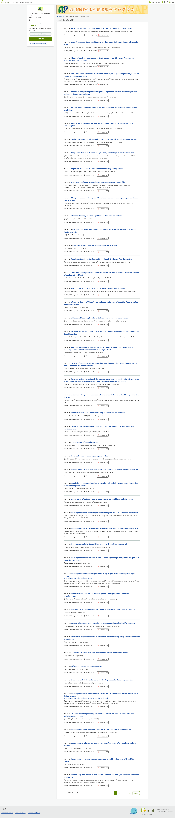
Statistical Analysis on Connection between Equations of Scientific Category (103, 623)
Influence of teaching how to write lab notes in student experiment (99, 318)
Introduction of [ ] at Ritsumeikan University (98, 288)
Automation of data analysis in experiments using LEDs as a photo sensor (102, 499)
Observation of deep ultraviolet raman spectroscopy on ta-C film (98, 182)
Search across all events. (39, 43)
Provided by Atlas (146, 814)
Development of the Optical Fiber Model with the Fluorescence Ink (99, 544)
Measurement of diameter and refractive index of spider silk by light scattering (104, 469)
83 (130, 793)
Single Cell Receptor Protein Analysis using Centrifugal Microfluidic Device (102, 153)
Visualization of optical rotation (84, 442)
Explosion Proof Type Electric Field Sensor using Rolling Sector (97, 168)
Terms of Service (7, 813)
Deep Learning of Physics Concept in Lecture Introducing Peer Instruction (102, 259)
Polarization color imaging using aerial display (91, 456)
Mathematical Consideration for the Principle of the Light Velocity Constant (103, 609)
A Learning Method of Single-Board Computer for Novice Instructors (99, 652)
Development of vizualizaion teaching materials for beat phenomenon (101, 729)
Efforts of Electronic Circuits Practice (86, 666)
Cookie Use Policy (34, 813)
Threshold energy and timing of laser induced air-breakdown (96, 216)
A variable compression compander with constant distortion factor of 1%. (101, 28)
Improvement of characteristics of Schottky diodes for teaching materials (102, 680)
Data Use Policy (20, 813)
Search (34, 25)
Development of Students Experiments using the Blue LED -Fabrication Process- (104, 528)
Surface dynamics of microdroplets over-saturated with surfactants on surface (104, 139)
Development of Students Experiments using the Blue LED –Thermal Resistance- (104, 512)
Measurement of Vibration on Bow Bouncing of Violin (94, 245)
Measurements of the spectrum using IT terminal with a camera (98, 413)
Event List (61, 17)
